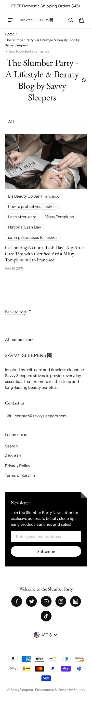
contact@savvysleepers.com (41, 415)
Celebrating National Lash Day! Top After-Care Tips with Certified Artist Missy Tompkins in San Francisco (45, 253)
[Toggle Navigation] (10, 20)
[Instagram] (60, 601)
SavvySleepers (22, 690)
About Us (13, 455)
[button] (71, 20)
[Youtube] (46, 601)
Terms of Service (20, 475)
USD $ (46, 634)
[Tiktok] (46, 616)
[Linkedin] (75, 601)
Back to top (15, 312)
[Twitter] (31, 601)
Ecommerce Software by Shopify (60, 690)
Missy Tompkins (59, 216)
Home (9, 34)
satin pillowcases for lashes (32, 237)
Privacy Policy (17, 465)
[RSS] (84, 80)
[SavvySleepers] (36, 20)
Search (11, 446)
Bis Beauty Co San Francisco (33, 196)
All (11, 122)
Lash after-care (22, 216)
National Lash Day (24, 227)
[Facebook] (16, 601)
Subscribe (46, 551)
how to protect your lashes (29, 51)
